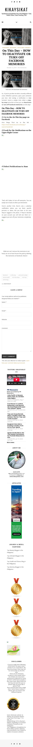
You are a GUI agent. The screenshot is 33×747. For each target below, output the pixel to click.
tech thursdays (16, 277)
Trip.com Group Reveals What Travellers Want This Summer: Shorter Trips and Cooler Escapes (16, 416)
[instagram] (17, 2)
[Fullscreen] (24, 383)
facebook (5, 275)
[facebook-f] (11, 2)
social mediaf (6, 277)
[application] (16, 379)
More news (10, 442)
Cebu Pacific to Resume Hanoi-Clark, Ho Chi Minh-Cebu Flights (15, 396)
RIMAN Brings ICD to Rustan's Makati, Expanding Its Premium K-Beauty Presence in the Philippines (16, 723)
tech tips (24, 277)
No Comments (22, 67)
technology (5, 279)
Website (4, 319)
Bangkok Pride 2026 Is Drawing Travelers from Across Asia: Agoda (15, 425)
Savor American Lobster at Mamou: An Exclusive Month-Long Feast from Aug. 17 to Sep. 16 (15, 717)
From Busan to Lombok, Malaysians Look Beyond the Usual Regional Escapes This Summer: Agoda (16, 406)
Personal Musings (9, 47)
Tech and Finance (24, 47)
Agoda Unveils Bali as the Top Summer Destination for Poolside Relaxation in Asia (15, 435)
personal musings (23, 275)
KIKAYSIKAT (16, 9)
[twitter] (14, 2)
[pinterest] (19, 2)
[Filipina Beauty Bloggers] (16, 587)
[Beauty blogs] (16, 608)
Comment (5, 328)
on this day (13, 275)
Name (4, 302)
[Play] (9, 383)
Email (4, 311)
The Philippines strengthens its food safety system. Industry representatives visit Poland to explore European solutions (16, 729)
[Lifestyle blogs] (16, 629)
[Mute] (22, 383)
